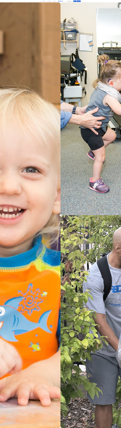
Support (75, 1)
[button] (44, 1)
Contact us (78, 1)
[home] (60, 1)
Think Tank (54, 1)
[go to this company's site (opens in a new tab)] (60, 218)
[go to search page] (40, 1)
